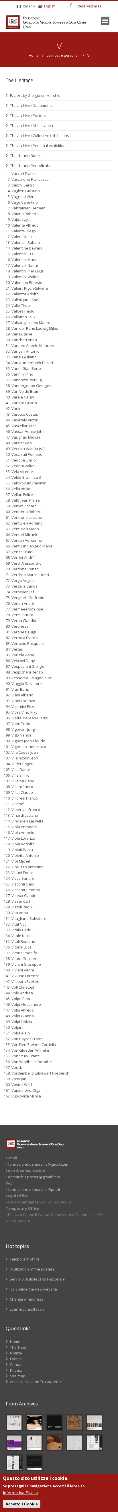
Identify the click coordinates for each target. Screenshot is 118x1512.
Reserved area (89, 6)
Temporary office (24, 1259)
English (49, 6)
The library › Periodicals (30, 165)
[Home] (46, 22)
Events (16, 1358)
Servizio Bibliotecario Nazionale (37, 1279)
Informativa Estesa (20, 1492)
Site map (17, 1376)
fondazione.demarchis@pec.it (34, 1189)
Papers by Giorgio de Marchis (35, 95)
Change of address (26, 1299)
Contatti (16, 1364)
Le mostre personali (63, 55)
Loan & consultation (26, 1309)
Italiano (28, 6)
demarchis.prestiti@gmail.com (34, 1176)
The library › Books (25, 155)
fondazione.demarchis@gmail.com (38, 1164)
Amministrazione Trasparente (36, 1381)
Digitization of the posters (31, 1269)
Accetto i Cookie (21, 1504)
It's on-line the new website (33, 1289)
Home (34, 55)
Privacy (16, 1370)
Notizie (16, 1353)
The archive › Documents (31, 105)
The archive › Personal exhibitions (38, 145)
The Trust (18, 1347)
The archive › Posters (28, 115)
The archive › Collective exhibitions (39, 135)
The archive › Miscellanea (31, 125)
